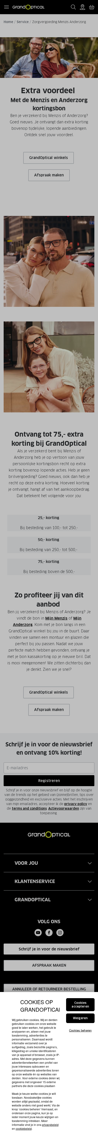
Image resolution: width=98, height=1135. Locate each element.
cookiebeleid (24, 1128)
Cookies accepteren (80, 1004)
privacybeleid (50, 1125)
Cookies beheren (80, 1030)
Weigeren (80, 1018)
